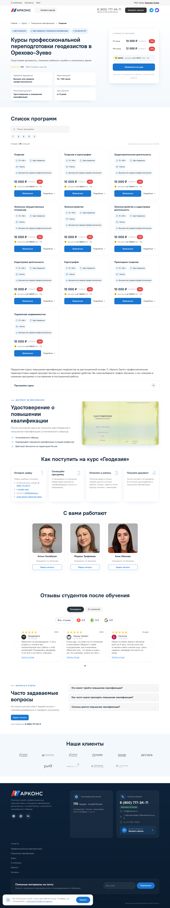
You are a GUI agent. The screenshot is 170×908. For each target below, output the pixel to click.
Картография (71, 262)
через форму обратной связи (29, 497)
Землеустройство (74, 206)
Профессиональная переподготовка (26, 849)
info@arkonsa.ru (31, 493)
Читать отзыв (27, 657)
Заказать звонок (136, 10)
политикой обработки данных (39, 901)
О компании (16, 3)
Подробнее (48, 193)
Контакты (29, 3)
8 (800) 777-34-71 (109, 9)
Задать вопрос (47, 567)
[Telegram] (13, 816)
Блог (38, 3)
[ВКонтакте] (28, 816)
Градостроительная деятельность (132, 154)
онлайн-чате (23, 489)
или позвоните (26, 724)
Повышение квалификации (22, 853)
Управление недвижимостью (30, 314)
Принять (83, 900)
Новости (14, 867)
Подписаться (145, 885)
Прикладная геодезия (126, 262)
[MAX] (21, 816)
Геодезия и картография (77, 154)
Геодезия (19, 154)
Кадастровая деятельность (29, 262)
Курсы (13, 858)
